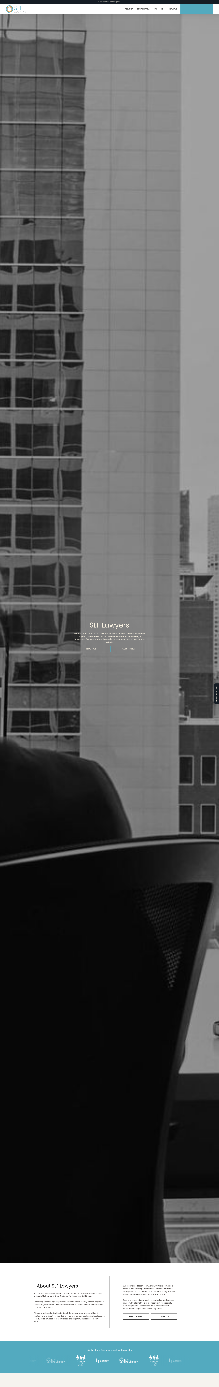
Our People (158, 9)
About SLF (129, 9)
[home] (16, 9)
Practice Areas (143, 9)
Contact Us (172, 9)
